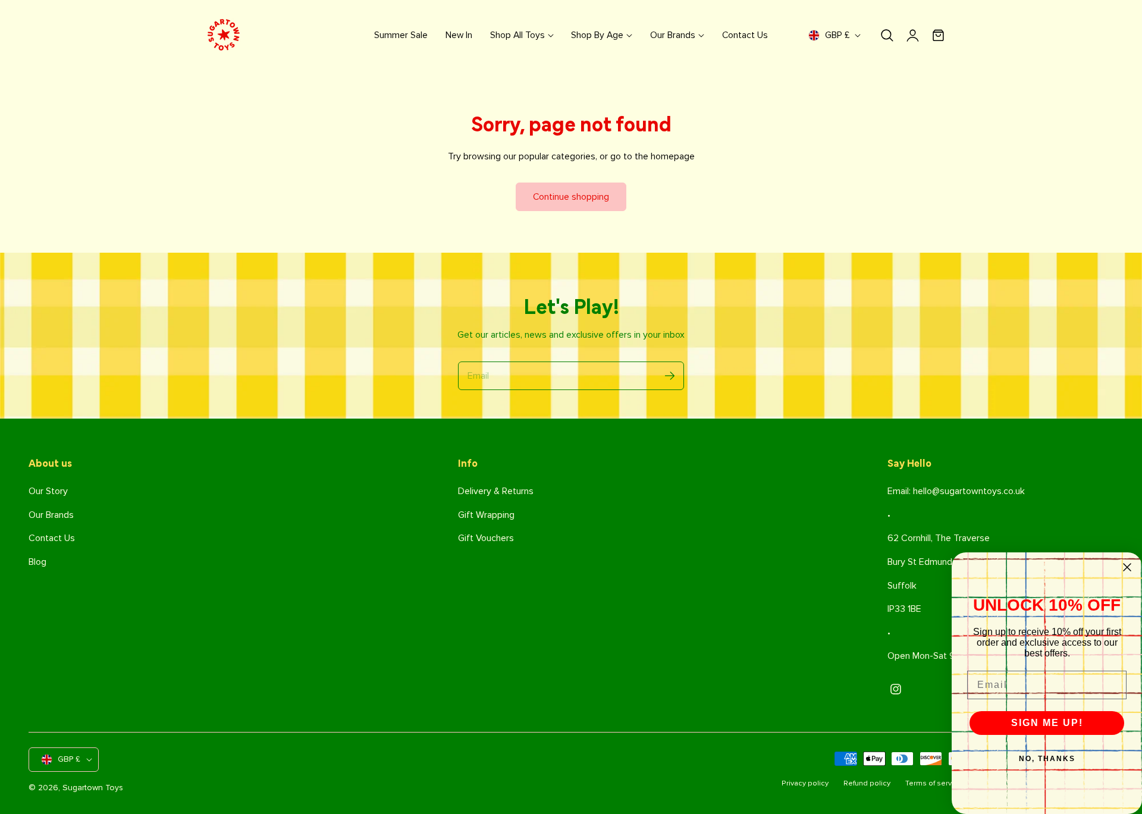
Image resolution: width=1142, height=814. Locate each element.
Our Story (48, 491)
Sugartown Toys (92, 787)
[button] (887, 35)
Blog (37, 562)
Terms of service (933, 783)
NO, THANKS (1047, 759)
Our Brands (51, 515)
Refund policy (866, 783)
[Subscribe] (670, 376)
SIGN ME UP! (1047, 723)
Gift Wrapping (486, 515)
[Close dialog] (1127, 567)
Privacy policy (805, 783)
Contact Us (52, 538)
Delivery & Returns (496, 491)
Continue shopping (571, 197)
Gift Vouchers (486, 538)
